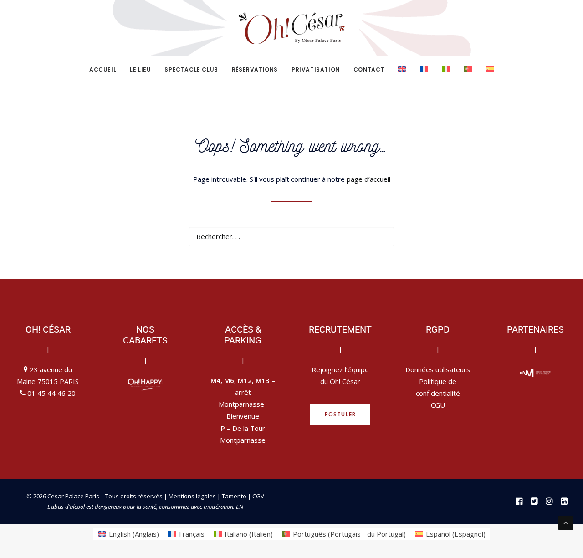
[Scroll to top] (565, 522)
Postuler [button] (340, 414)
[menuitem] (105, 69)
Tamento (235, 496)
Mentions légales (192, 496)
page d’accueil (368, 179)
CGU (438, 405)
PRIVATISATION (316, 69)
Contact (368, 69)
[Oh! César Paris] (291, 28)
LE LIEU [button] (140, 69)
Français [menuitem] (192, 533)
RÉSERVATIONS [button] (255, 69)
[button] (381, 235)
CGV (258, 496)
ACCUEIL (102, 69)
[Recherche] (291, 236)
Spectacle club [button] (191, 69)
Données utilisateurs (437, 369)
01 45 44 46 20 (51, 393)
